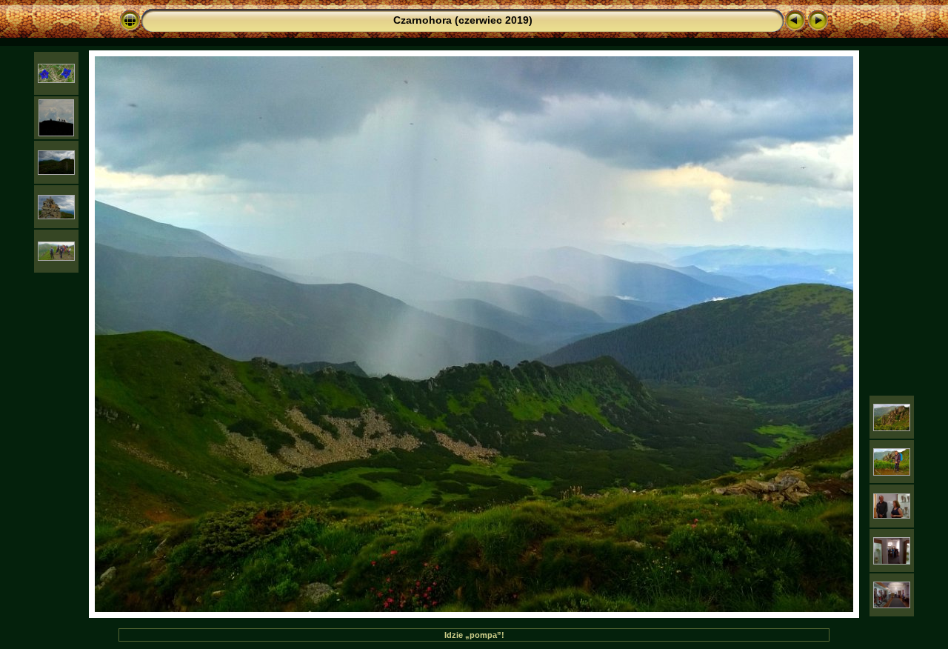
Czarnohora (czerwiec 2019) (463, 20)
